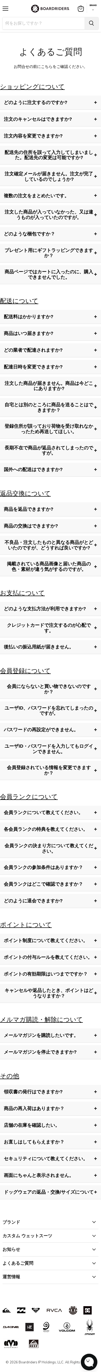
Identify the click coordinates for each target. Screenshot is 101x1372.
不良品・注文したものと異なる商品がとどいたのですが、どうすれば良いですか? (51, 545)
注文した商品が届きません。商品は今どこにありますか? (51, 386)
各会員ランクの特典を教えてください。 (50, 829)
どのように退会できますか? (50, 901)
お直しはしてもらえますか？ (50, 1142)
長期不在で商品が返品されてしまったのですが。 (51, 450)
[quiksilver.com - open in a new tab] (7, 1310)
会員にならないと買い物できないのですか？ (52, 689)
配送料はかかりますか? (50, 316)
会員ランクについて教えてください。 (50, 812)
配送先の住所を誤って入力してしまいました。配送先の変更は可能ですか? (51, 155)
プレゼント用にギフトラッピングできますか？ (51, 253)
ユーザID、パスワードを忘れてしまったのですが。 (51, 710)
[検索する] (91, 23)
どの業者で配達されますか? (50, 350)
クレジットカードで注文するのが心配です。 (52, 628)
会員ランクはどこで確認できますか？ (50, 884)
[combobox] (43, 23)
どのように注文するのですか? (50, 102)
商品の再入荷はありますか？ (50, 1108)
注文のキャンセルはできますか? (50, 119)
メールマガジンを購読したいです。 (50, 1035)
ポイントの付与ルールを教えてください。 (50, 957)
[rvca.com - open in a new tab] (54, 1310)
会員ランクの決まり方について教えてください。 (51, 848)
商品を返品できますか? (50, 509)
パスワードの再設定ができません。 (50, 729)
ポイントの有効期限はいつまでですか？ (50, 974)
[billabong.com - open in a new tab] (21, 1310)
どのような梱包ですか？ (50, 234)
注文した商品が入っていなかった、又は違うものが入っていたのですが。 (51, 214)
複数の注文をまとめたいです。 (50, 195)
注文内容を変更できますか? (50, 136)
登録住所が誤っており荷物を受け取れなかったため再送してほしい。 (51, 428)
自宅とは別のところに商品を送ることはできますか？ (51, 407)
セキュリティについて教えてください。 (50, 1158)
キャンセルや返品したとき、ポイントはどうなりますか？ (51, 993)
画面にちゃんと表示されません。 (50, 1175)
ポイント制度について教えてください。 (50, 940)
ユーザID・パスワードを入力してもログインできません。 (51, 748)
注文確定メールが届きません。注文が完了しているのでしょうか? (51, 176)
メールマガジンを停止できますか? (50, 1052)
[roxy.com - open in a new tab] (36, 1310)
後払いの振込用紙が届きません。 (50, 647)
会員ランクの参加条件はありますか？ (50, 867)
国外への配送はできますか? (50, 469)
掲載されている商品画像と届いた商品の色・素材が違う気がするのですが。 (52, 566)
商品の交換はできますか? (50, 526)
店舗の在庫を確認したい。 (50, 1125)
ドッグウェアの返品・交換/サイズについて (50, 1192)
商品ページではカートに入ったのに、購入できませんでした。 (51, 274)
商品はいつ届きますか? (50, 333)
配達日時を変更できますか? (50, 367)
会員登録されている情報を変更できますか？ (52, 770)
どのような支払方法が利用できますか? (50, 609)
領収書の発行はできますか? (50, 1092)
